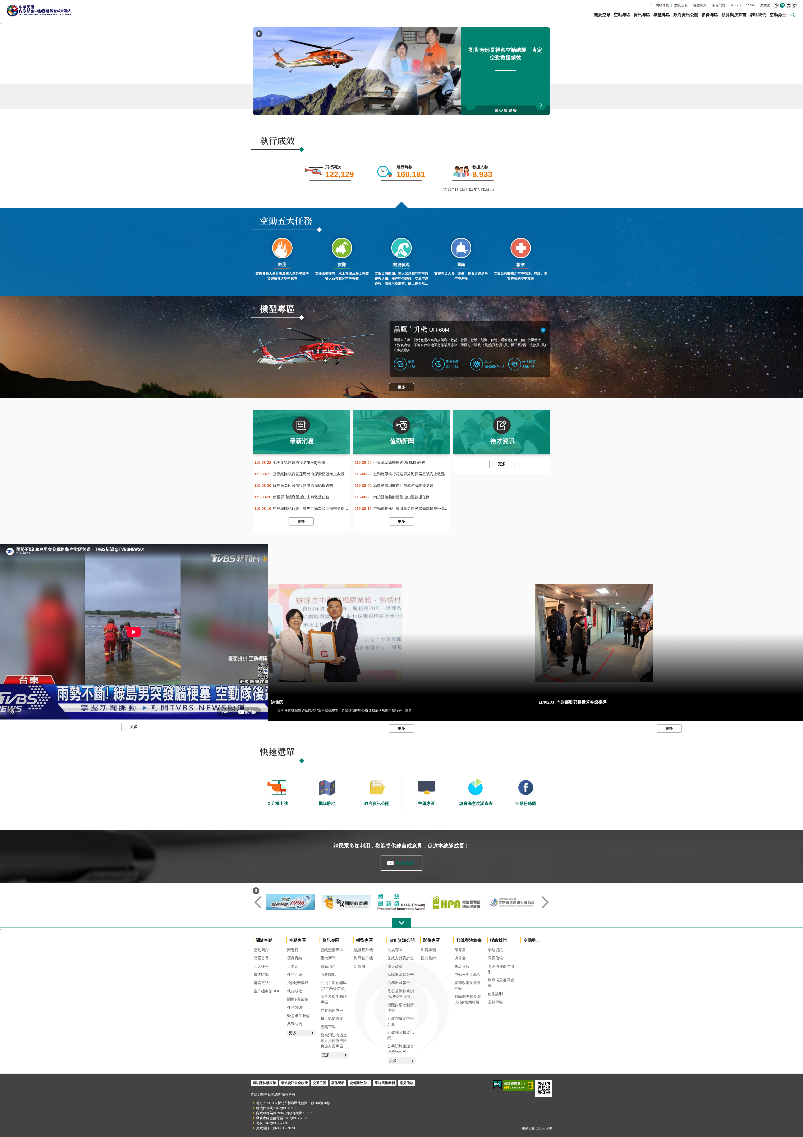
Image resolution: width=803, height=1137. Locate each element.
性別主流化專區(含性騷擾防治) (334, 985)
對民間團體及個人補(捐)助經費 (467, 999)
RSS (734, 5)
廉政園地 (328, 975)
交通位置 (319, 1083)
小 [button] (776, 5)
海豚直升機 (363, 958)
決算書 (460, 958)
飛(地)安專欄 (297, 983)
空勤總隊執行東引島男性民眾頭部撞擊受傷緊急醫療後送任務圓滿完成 (302, 508)
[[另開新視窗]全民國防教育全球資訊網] (457, 902)
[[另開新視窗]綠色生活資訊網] (346, 902)
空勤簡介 (261, 950)
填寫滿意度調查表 (501, 983)
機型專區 (661, 14)
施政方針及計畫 (400, 958)
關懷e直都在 (297, 999)
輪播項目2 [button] (501, 110)
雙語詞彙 (700, 5)
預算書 (460, 950)
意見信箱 (681, 5)
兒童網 (765, 5)
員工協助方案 (332, 1018)
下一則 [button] (541, 105)
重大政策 (395, 966)
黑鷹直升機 (421, 329)
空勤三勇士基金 (467, 975)
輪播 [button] (259, 33)
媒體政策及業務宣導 (467, 985)
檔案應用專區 (332, 1010)
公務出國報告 (398, 983)
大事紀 (292, 966)
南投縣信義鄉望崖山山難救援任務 (291, 497)
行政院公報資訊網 (400, 1035)
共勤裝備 (294, 1024)
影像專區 (710, 14)
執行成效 (294, 991)
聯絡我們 (758, 14)
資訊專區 (642, 14)
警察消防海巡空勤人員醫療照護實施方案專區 (334, 1040)
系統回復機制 (385, 1083)
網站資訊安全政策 (294, 1083)
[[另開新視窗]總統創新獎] (512, 902)
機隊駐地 (261, 975)
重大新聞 (328, 958)
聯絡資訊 (495, 950)
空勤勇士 (778, 14)
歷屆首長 (261, 958)
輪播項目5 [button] (515, 110)
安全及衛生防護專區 (334, 999)
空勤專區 (622, 14)
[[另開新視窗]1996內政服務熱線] (402, 902)
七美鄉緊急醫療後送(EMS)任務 (289, 462)
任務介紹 (294, 975)
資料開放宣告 (360, 1083)
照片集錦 (428, 958)
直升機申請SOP (267, 991)
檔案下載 (328, 1027)
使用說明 (495, 994)
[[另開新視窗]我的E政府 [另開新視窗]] (497, 1084)
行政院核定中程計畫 (400, 1021)
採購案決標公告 (400, 975)
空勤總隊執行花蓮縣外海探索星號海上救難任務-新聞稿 (302, 474)
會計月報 (461, 966)
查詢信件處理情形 (501, 969)
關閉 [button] (794, 5)
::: (651, 5)
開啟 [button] (401, 923)
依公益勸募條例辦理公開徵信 (400, 994)
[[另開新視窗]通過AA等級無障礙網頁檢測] (518, 1085)
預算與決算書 (734, 14)
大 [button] (788, 5)
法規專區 (395, 950)
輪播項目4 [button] (510, 110)
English (749, 5)
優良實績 (294, 958)
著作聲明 (338, 1083)
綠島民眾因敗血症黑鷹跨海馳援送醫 (293, 485)
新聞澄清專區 (332, 950)
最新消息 (328, 966)
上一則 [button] (470, 105)
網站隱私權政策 (264, 1083)
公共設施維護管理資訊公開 (400, 1049)
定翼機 (359, 966)
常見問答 (718, 5)
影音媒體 (428, 950)
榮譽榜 (292, 950)
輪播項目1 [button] (496, 110)
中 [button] (782, 5)
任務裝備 (294, 1008)
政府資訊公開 (685, 14)
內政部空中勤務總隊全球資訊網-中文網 (38, 10)
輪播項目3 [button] (505, 110)
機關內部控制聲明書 (400, 1007)
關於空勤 (602, 14)
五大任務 (261, 966)
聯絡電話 (261, 983)
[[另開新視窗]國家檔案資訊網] (291, 902)
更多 (401, 387)
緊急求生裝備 (298, 1016)
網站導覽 (662, 5)
